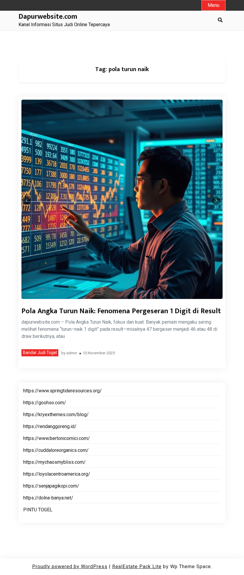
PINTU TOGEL (37, 510)
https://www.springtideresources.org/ (62, 391)
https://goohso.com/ (44, 402)
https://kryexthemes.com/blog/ (56, 414)
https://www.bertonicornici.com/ (56, 438)
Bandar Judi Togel (40, 352)
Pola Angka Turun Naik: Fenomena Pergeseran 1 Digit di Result (121, 311)
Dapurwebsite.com (47, 16)
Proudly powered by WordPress (69, 566)
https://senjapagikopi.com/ (51, 486)
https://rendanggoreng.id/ (49, 426)
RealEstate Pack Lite (137, 566)
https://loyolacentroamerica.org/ (56, 474)
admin (71, 353)
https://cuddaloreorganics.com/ (56, 450)
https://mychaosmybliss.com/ (54, 462)
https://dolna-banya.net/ (48, 498)
